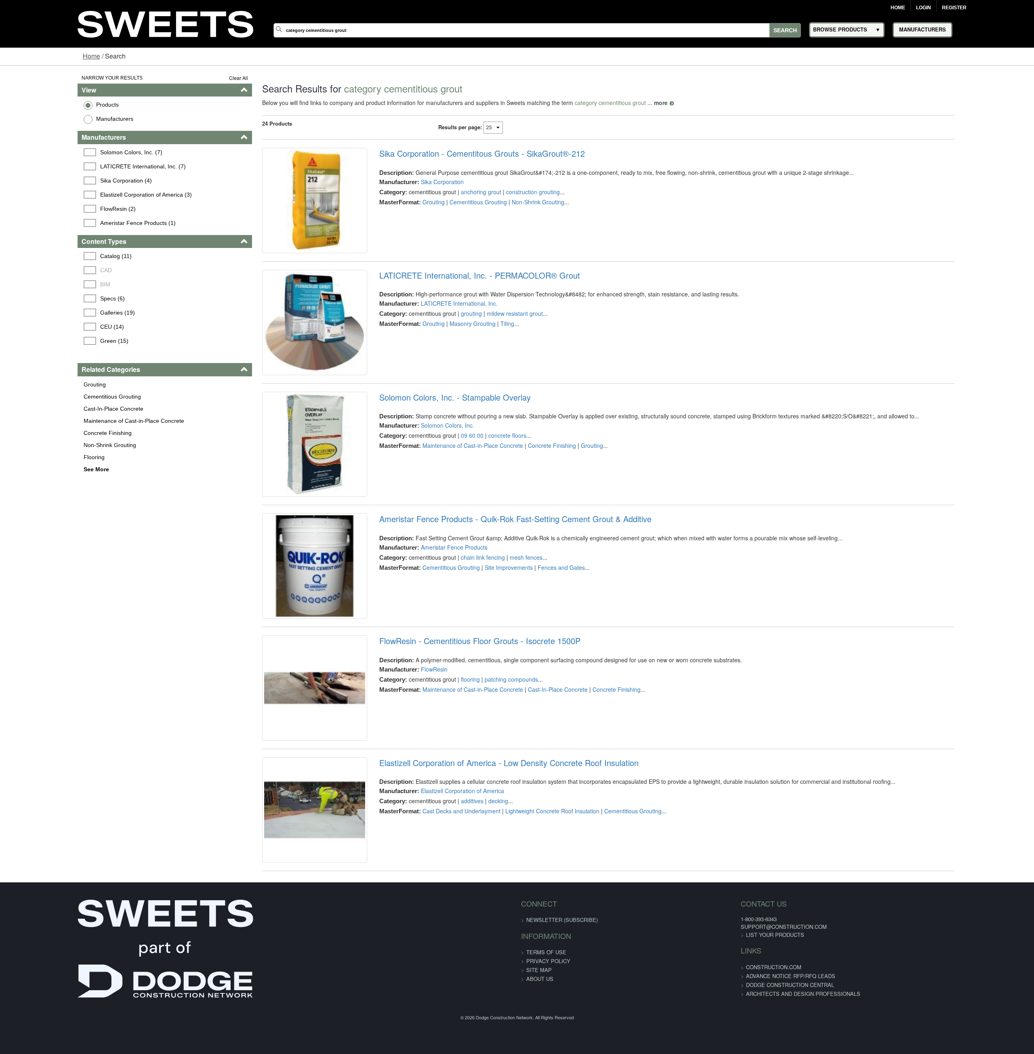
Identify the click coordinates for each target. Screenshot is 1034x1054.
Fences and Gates (538, 621)
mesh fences (503, 611)
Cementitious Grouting (45, 396)
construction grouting (510, 192)
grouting (448, 332)
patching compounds (488, 751)
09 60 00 (449, 471)
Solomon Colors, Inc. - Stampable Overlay (432, 433)
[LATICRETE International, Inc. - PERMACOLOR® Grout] (283, 349)
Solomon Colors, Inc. (425, 461)
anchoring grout (458, 192)
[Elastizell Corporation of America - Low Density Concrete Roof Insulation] (283, 908)
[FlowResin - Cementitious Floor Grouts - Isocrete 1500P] (283, 768)
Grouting (28, 384)
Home (898, 7)
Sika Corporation (419, 182)
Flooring (27, 457)
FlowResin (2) (52, 209)
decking (475, 891)
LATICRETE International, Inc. (436, 321)
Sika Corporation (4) (60, 180)
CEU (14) (47, 326)
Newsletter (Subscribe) (562, 1027)
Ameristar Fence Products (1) (72, 223)
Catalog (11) (50, 256)
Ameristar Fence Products (431, 601)
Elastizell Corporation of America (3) (80, 194)
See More (29, 469)
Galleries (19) (52, 312)
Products (40, 104)
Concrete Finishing (41, 433)
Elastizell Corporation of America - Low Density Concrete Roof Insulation (486, 852)
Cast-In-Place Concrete (46, 408)
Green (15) (49, 341)
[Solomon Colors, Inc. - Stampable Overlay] (283, 489)
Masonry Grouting (450, 342)
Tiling (485, 342)
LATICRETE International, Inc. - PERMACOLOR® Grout (457, 293)
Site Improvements (486, 621)
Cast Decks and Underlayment (439, 901)
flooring (447, 751)
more (620, 103)
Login (923, 7)
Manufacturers (47, 118)
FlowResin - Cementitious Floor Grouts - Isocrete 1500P (457, 712)
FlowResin (411, 741)
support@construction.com (667, 1034)
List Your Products (659, 1042)
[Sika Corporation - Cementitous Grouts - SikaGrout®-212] (283, 209)
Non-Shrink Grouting (43, 445)
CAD (40, 270)
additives (449, 891)
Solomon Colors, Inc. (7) (66, 152)
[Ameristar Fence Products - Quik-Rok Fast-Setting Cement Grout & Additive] (283, 629)
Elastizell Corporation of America (439, 881)
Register (954, 7)
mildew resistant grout (492, 332)
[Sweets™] (165, 23)
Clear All (197, 77)
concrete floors (485, 471)
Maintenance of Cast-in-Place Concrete (67, 421)
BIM (40, 284)
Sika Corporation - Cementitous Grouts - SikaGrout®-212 (459, 153)
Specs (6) (47, 298)
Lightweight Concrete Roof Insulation (530, 901)
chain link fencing (460, 611)
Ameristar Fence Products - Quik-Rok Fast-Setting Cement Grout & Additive (493, 573)
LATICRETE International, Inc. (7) (77, 166)
